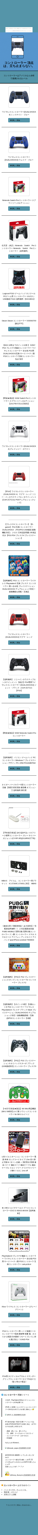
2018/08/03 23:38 (24, 1448)
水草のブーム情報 (10, 1494)
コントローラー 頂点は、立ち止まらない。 (19, 64)
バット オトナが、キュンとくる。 (15, 1490)
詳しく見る (16, 120)
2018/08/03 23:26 (19, 1415)
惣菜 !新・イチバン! (10, 1492)
